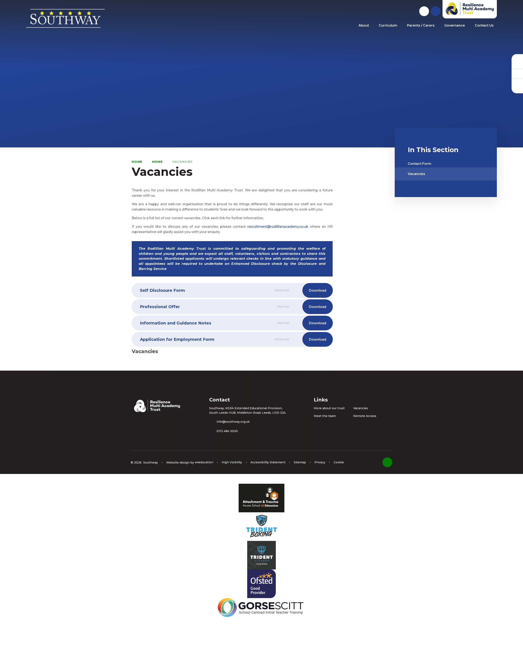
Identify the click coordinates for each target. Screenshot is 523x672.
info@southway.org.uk (233, 421)
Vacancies (182, 162)
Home (137, 162)
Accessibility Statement (267, 462)
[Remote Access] (517, 83)
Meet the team (325, 416)
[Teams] (517, 74)
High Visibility (232, 462)
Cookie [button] (339, 462)
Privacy (319, 462)
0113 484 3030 (227, 431)
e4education (204, 462)
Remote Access (364, 416)
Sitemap (300, 462)
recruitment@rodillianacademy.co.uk (277, 226)
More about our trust (329, 408)
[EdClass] (517, 64)
